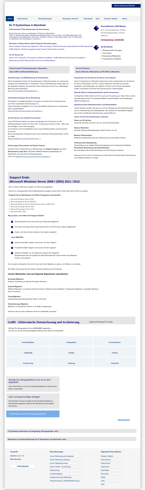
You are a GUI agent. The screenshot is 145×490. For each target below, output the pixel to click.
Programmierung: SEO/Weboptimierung (64, 481)
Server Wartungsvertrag (59, 463)
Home (10, 19)
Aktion (124, 19)
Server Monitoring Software (60, 460)
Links (103, 481)
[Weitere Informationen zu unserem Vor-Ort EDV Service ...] (24, 138)
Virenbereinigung (56, 474)
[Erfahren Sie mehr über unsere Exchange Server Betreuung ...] (25, 111)
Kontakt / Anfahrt (110, 19)
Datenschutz (105, 463)
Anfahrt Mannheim (23, 466)
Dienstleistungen (45, 19)
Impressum (105, 467)
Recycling (104, 474)
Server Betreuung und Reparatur (62, 456)
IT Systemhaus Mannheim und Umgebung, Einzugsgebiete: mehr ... (34, 431)
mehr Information (124, 420)
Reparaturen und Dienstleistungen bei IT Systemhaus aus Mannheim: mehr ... (38, 439)
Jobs (97, 19)
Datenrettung (54, 470)
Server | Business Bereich (124, 6)
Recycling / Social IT (71, 19)
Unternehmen (22, 19)
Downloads (88, 19)
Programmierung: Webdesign (60, 477)
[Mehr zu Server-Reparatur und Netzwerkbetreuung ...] (23, 91)
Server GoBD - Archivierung (60, 467)
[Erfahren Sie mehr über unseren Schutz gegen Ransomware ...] (33, 156)
